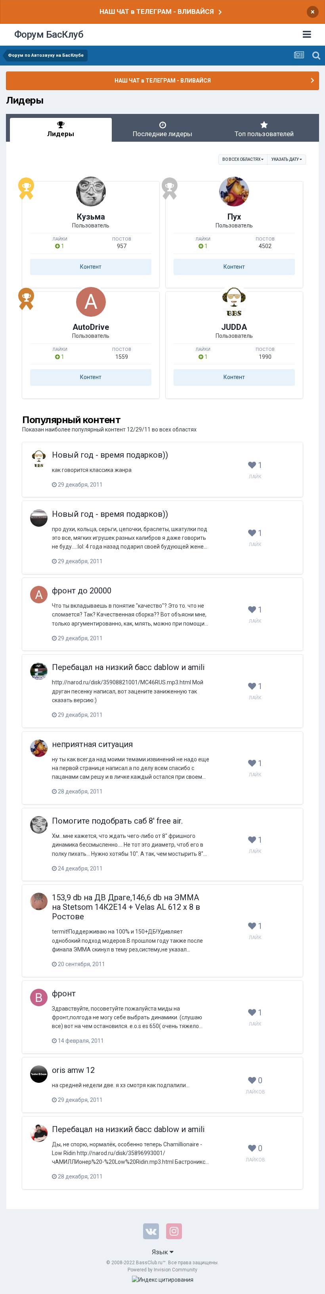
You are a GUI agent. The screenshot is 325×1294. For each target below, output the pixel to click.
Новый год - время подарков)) (110, 455)
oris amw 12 (73, 1070)
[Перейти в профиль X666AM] (39, 1074)
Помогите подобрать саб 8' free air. (117, 821)
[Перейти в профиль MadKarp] (39, 518)
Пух (234, 216)
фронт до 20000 (81, 590)
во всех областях (241, 159)
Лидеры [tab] (60, 134)
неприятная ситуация (92, 744)
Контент (90, 267)
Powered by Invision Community (162, 1270)
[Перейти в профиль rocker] (39, 901)
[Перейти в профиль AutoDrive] (91, 302)
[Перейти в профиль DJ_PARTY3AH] (39, 671)
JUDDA (234, 327)
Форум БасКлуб (49, 34)
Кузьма (91, 216)
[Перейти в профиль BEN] (39, 997)
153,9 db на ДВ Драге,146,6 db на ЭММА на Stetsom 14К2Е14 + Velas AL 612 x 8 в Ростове (126, 907)
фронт (64, 993)
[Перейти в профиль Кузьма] (91, 191)
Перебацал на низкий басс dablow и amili (128, 667)
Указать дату (285, 159)
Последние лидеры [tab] (162, 134)
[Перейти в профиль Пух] (234, 191)
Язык (161, 1252)
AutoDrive (91, 327)
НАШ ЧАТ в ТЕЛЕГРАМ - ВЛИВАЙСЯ (156, 11)
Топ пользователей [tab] (264, 134)
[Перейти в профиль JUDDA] (234, 302)
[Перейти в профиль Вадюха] (39, 1133)
